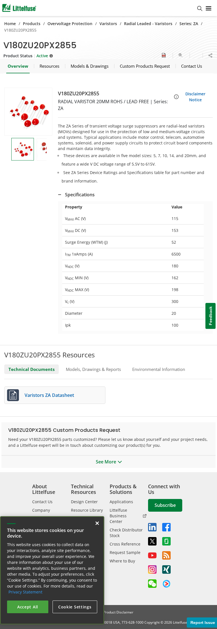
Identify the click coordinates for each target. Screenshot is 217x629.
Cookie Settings (75, 607)
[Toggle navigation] (209, 8)
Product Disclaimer (118, 612)
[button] (28, 111)
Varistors (108, 23)
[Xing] (166, 569)
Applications (121, 501)
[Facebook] (166, 527)
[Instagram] (152, 569)
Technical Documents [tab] (31, 369)
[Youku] (166, 584)
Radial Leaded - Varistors (148, 23)
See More (106, 462)
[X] (152, 541)
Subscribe (165, 505)
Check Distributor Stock (126, 532)
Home (10, 23)
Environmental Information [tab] (158, 369)
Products (31, 23)
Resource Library (87, 510)
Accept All (27, 607)
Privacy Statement (25, 592)
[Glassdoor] (166, 541)
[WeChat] (152, 583)
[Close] (97, 523)
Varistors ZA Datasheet (49, 395)
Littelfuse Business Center (118, 515)
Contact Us (42, 501)
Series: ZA (188, 23)
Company (41, 510)
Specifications (80, 195)
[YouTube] (152, 555)
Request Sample (125, 552)
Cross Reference (125, 544)
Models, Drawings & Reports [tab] (93, 369)
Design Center (84, 501)
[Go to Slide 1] (22, 149)
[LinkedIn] (152, 527)
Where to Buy (122, 561)
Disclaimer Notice (195, 96)
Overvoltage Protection (69, 23)
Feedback (210, 316)
